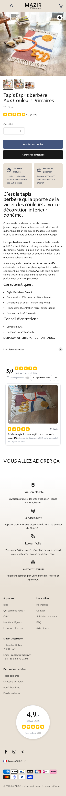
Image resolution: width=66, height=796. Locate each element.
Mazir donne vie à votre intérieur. (44, 786)
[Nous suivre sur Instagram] (14, 751)
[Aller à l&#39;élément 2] (19, 84)
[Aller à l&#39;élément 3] (30, 86)
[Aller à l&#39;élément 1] (8, 84)
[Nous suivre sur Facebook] (5, 751)
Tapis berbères (11, 675)
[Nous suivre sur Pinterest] (23, 751)
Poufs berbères (11, 687)
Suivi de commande (47, 616)
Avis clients (42, 628)
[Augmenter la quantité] (20, 131)
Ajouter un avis (43, 377)
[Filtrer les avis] (56, 378)
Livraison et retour (13, 628)
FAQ (38, 622)
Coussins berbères (13, 681)
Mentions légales (12, 622)
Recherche (42, 604)
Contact (40, 610)
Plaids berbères (11, 693)
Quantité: (8, 124)
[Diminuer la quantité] (8, 131)
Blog (5, 604)
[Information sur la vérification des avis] (8, 377)
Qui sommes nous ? (14, 610)
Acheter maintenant (33, 154)
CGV (5, 616)
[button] (20, 114)
